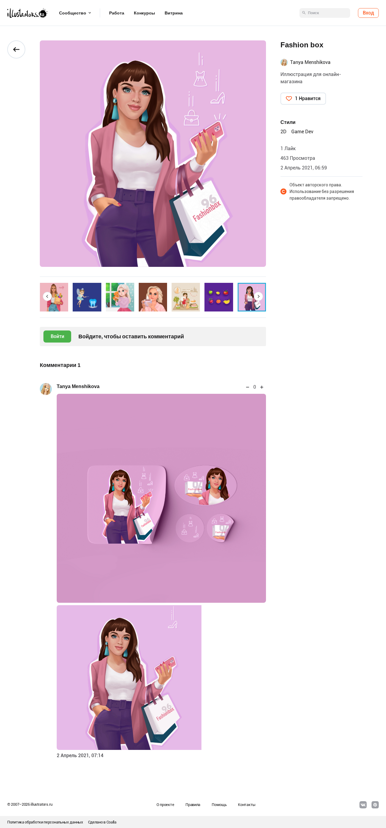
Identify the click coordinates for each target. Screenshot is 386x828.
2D (283, 131)
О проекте (165, 804)
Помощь (219, 804)
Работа (116, 13)
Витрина (174, 13)
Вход (368, 13)
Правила (192, 804)
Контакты (246, 804)
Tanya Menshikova (78, 386)
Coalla (111, 822)
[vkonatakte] (363, 804)
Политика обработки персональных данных (45, 822)
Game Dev (302, 131)
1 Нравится (308, 98)
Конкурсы (144, 13)
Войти (57, 336)
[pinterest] (375, 804)
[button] (47, 296)
